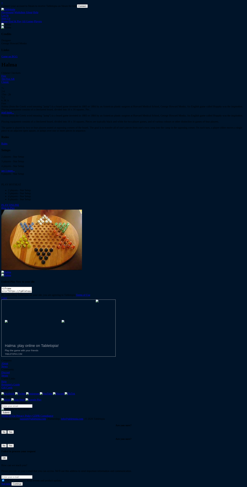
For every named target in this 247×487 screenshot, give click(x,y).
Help (35, 12)
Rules (4, 143)
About (29, 12)
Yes (10, 432)
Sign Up (5, 18)
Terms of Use (83, 295)
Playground (7, 12)
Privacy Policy (24, 415)
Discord (5, 372)
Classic (5, 82)
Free (3, 76)
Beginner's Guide (10, 384)
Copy (4, 298)
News (4, 366)
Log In (5, 15)
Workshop (19, 12)
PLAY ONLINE (10, 205)
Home (4, 21)
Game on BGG (9, 56)
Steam (4, 375)
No (4, 432)
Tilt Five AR (8, 79)
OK (4, 458)
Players (38, 21)
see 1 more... (8, 170)
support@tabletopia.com (33, 418)
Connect (82, 6)
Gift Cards (6, 387)
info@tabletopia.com (72, 418)
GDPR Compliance (42, 415)
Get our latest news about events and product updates (33, 480)
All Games (27, 21)
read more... (7, 112)
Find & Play (15, 21)
